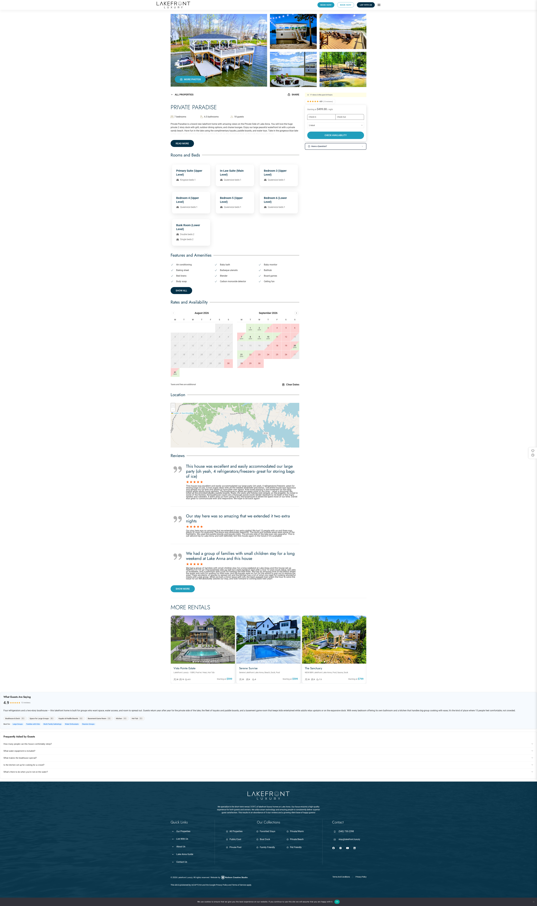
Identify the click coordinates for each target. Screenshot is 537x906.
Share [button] (295, 94)
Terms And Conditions (341, 877)
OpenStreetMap (188, 413)
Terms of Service (239, 885)
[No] (533, 901)
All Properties (184, 94)
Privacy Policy (222, 885)
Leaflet (176, 413)
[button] (379, 5)
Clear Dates (292, 384)
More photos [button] (192, 79)
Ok (337, 902)
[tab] (193, 661)
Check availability (336, 135)
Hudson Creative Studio (236, 877)
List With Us (366, 4)
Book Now (345, 4)
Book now (325, 4)
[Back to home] (173, 5)
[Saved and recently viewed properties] (533, 453)
